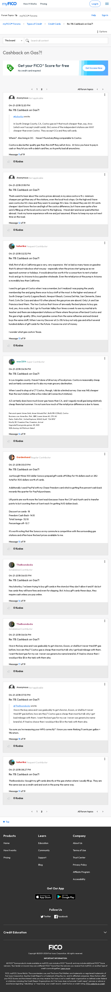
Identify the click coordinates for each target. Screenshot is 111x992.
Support (42, 857)
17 (19, 664)
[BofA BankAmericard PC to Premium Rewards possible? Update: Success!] (97, 89)
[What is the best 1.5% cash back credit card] (102, 89)
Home (6, 843)
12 (19, 222)
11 (19, 154)
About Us (77, 843)
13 (19, 338)
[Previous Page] (32, 89)
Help (93, 15)
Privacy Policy (80, 864)
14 (19, 434)
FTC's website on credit (95, 984)
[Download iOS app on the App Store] (43, 896)
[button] (104, 93)
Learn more (65, 968)
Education (43, 843)
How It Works (30, 3)
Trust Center (79, 857)
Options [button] (103, 31)
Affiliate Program (81, 871)
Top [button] (7, 821)
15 (19, 541)
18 (19, 738)
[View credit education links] (105, 932)
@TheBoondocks (21, 705)
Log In (95, 3)
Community (44, 850)
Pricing (43, 3)
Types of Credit (34, 23)
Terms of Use (79, 850)
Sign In (105, 15)
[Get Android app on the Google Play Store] (66, 896)
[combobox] (66, 40)
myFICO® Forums (28, 15)
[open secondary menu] (107, 4)
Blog (40, 864)
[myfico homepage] (9, 3)
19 (19, 791)
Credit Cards (54, 23)
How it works (9, 850)
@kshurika (18, 116)
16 (19, 600)
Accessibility (79, 879)
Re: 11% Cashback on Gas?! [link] (80, 23)
